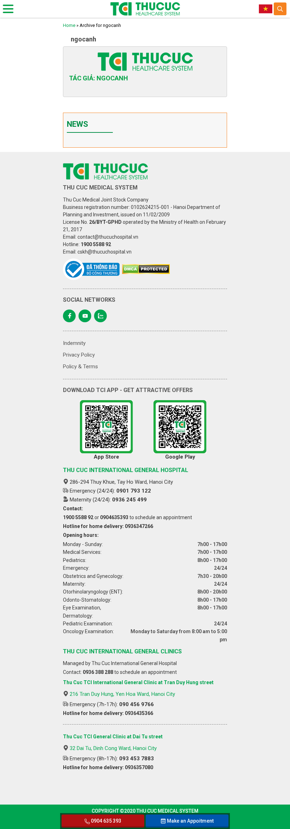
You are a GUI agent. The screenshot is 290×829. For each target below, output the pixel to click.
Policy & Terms (80, 366)
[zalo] (100, 316)
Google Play (180, 457)
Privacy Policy (79, 355)
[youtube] (85, 316)
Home (69, 25)
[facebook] (69, 316)
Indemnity (74, 343)
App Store (106, 457)
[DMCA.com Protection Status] (146, 269)
